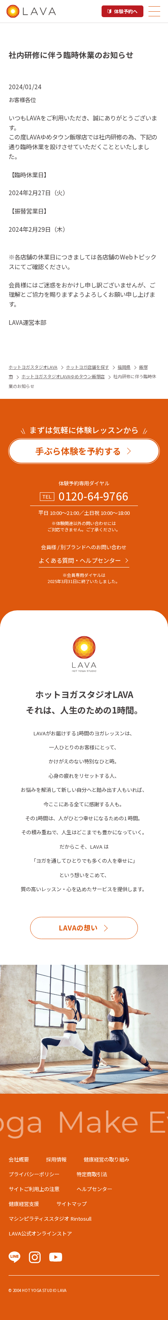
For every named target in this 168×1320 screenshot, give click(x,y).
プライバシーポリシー (34, 1174)
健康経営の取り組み (106, 1159)
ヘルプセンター (94, 1189)
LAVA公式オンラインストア (40, 1233)
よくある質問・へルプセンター (80, 560)
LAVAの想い (78, 927)
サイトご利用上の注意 (34, 1189)
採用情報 (56, 1159)
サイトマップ (71, 1203)
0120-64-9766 (93, 496)
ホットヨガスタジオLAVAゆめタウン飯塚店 (63, 376)
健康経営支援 (24, 1203)
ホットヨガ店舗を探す (87, 367)
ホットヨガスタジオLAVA (33, 367)
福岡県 (124, 367)
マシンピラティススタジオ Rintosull (50, 1218)
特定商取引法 (92, 1174)
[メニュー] (154, 11)
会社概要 (19, 1159)
